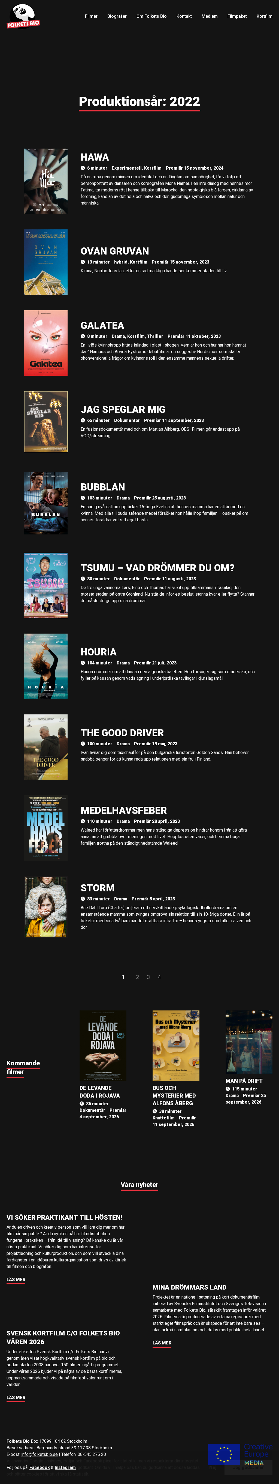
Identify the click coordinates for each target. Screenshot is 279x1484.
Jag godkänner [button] (248, 1467)
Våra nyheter (139, 1185)
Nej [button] (212, 1467)
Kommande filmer (23, 1067)
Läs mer (16, 1279)
